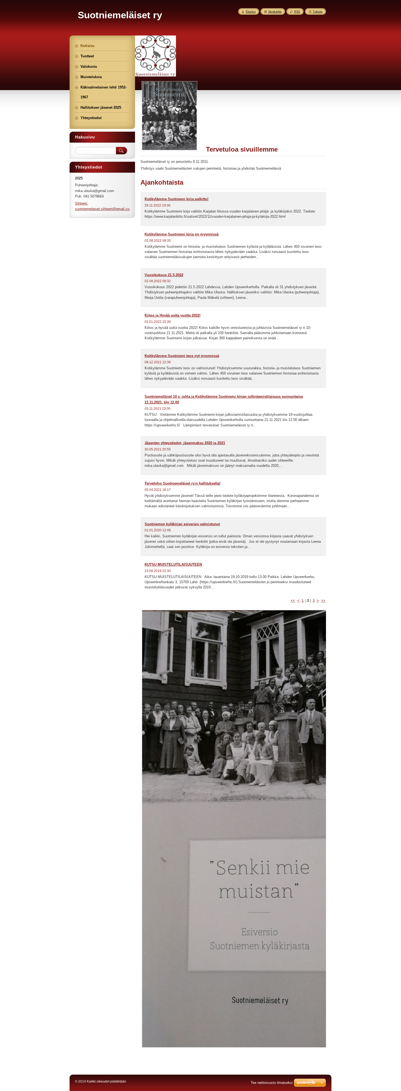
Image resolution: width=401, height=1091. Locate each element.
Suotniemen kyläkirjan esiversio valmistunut (182, 524)
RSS (297, 11)
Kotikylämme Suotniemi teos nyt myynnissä (182, 356)
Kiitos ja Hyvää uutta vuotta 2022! (172, 315)
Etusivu (251, 11)
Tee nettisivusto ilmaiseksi (272, 1083)
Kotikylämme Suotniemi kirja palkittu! (176, 199)
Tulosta (317, 11)
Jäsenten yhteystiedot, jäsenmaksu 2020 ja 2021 (185, 443)
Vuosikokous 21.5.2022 (164, 275)
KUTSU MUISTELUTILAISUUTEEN (173, 564)
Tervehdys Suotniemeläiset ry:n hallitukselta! (182, 483)
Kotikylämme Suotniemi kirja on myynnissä (182, 234)
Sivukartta (275, 11)
